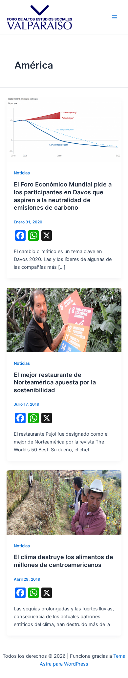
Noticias (22, 172)
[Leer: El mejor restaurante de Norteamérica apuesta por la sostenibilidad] (64, 320)
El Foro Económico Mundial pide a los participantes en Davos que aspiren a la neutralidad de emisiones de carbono (63, 196)
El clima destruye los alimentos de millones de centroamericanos (63, 560)
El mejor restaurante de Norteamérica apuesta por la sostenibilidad (55, 382)
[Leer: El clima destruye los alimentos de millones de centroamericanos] (64, 502)
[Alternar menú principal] (114, 17)
